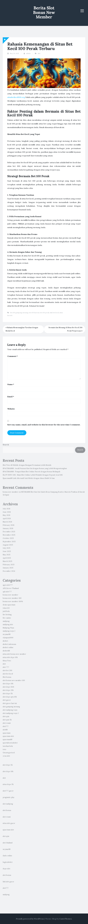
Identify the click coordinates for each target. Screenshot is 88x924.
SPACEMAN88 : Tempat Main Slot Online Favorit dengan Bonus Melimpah (31, 472)
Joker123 (6, 608)
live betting (7, 615)
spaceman (6, 733)
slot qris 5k (7, 720)
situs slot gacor (9, 823)
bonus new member (10, 492)
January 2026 (8, 528)
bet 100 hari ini (34, 313)
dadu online (7, 856)
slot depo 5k (8, 694)
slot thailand (7, 843)
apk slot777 (7, 592)
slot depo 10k (8, 684)
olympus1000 (8, 638)
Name (10, 384)
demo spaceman (9, 605)
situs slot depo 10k (10, 657)
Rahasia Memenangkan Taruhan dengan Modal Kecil (22, 329)
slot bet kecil (8, 674)
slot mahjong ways (10, 710)
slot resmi (7, 723)
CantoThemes (65, 919)
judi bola (6, 611)
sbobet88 (6, 651)
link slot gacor (8, 882)
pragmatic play (8, 797)
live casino (7, 618)
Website (11, 409)
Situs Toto (7, 661)
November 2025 (9, 535)
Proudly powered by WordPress (30, 919)
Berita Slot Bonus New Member (44, 12)
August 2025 (8, 545)
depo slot (6, 869)
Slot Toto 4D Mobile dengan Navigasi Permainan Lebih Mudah (27, 465)
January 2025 (8, 568)
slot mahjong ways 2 (11, 713)
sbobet (5, 641)
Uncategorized (9, 753)
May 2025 (6, 555)
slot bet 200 (7, 670)
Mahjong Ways (8, 628)
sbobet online (8, 647)
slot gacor (7, 700)
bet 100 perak (44, 313)
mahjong (6, 621)
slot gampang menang (11, 707)
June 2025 (7, 551)
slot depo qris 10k (10, 697)
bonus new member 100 (12, 598)
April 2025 (7, 558)
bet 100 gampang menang (19, 313)
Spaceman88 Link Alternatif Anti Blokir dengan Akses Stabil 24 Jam (29, 478)
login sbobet (7, 862)
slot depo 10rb (8, 687)
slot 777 (6, 667)
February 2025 (8, 565)
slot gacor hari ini (10, 703)
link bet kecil (54, 313)
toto (4, 749)
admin (28, 53)
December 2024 (9, 571)
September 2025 (9, 542)
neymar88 (6, 634)
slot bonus (7, 810)
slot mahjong (8, 804)
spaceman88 (7, 739)
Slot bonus (7, 677)
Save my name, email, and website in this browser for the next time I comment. (43, 424)
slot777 (5, 726)
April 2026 (7, 519)
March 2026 (7, 522)
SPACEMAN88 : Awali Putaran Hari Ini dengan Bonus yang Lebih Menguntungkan (35, 468)
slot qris (6, 716)
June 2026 (7, 512)
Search (6, 445)
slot (39, 53)
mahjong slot (8, 624)
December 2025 (9, 532)
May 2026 (6, 515)
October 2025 (8, 538)
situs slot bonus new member (14, 654)
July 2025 (6, 548)
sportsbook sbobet (10, 743)
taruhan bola (8, 746)
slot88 (5, 730)
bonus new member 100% (13, 601)
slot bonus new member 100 (14, 680)
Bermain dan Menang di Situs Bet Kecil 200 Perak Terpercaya (65, 329)
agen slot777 (8, 585)
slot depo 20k (8, 690)
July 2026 (6, 509)
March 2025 (7, 561)
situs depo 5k (8, 784)
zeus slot (6, 756)
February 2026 (8, 525)
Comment (12, 356)
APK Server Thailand (11, 588)
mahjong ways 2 (9, 631)
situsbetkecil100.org (16, 97)
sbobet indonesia (9, 644)
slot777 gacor (8, 791)
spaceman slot (8, 736)
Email (10, 396)
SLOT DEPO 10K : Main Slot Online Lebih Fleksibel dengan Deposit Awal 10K (33, 475)
